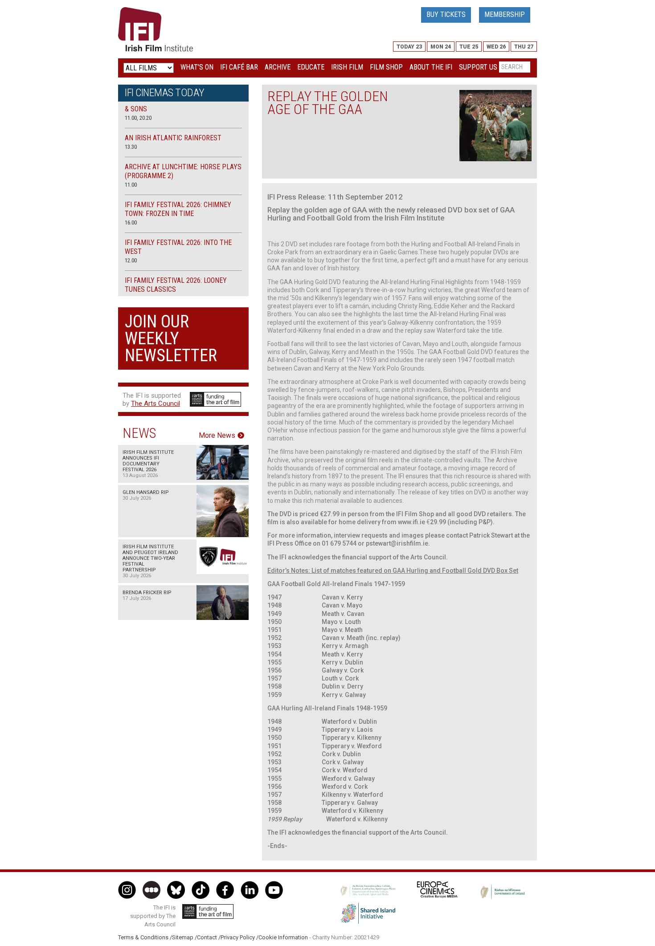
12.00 (131, 260)
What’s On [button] (196, 67)
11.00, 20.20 (138, 117)
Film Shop (386, 67)
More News (217, 436)
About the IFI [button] (430, 67)
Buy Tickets (446, 14)
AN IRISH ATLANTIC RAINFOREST (173, 138)
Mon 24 (440, 47)
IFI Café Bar (239, 67)
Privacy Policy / (239, 937)
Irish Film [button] (347, 67)
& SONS (136, 109)
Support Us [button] (478, 67)
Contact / (209, 937)
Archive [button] (278, 67)
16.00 (131, 222)
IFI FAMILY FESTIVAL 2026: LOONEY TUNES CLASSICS (176, 285)
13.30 (131, 146)
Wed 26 (496, 47)
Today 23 (409, 47)
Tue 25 (468, 47)
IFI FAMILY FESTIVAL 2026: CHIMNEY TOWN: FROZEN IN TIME (178, 209)
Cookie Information (283, 937)
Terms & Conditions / (145, 937)
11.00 (131, 184)
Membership (504, 14)
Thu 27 (523, 47)
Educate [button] (310, 67)
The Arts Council (155, 404)
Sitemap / (184, 937)
